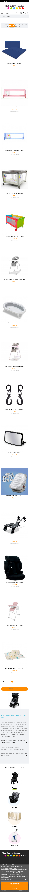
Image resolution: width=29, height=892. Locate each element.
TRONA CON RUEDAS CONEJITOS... (14, 366)
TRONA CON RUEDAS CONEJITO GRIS (14, 280)
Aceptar (14, 888)
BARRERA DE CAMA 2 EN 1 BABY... (14, 150)
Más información (6, 880)
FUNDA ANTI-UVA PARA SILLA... (14, 496)
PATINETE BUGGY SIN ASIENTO (14, 539)
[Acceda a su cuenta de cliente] (23, 13)
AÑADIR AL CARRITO (14, 68)
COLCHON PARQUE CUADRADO (14, 64)
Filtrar (11, 26)
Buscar (8, 13)
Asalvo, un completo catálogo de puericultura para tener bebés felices (14, 748)
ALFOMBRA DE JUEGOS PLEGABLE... (14, 668)
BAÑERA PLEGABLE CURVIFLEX (14, 323)
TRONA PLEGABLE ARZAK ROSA (14, 625)
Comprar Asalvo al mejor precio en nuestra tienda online (14, 755)
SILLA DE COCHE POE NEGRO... (14, 582)
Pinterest (4, 1)
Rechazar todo (14, 884)
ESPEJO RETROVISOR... (14, 452)
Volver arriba (14, 689)
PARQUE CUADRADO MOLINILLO (14, 193)
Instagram (6, 1)
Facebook (2, 1)
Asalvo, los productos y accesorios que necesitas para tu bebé (14, 741)
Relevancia (6, 26)
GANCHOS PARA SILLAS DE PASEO (14, 409)
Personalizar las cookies (20, 880)
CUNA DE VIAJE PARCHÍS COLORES (14, 236)
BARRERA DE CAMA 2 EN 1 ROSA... (14, 107)
